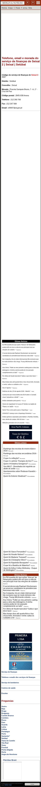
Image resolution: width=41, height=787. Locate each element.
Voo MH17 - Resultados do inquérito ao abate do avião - (19, 468)
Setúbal (4, 738)
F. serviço (24, 8)
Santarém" (5, 736)
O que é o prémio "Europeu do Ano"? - (20, 461)
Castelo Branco (7, 716)
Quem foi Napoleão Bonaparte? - (20, 563)
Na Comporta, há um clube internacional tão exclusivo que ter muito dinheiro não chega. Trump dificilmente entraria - (19, 595)
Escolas (4, 693)
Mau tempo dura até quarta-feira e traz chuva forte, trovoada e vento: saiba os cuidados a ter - (18, 616)
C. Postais (17, 8)
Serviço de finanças (9, 672)
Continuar (32, 784)
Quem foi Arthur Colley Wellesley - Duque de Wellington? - (20, 569)
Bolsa (30, 8)
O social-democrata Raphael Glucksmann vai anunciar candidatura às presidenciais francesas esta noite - (20, 588)
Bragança (5, 713)
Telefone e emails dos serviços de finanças (18, 677)
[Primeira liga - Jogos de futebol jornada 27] (20, 641)
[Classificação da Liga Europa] (20, 660)
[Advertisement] (20, 34)
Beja (3, 709)
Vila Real (4, 743)
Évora (3, 720)
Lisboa (4, 729)
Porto (3, 734)
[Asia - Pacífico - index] (20, 429)
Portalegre (5, 731)
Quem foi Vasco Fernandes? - (19, 552)
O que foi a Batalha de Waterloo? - (19, 565)
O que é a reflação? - (14, 458)
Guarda (4, 725)
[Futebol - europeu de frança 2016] (20, 669)
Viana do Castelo (8, 741)
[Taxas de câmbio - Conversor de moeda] (20, 439)
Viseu (3, 745)
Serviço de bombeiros (10, 683)
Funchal (4, 747)
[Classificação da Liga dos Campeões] (20, 651)
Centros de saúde (8, 688)
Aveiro (4, 706)
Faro (3, 722)
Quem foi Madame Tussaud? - (19, 557)
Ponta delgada (7, 750)
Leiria (3, 727)
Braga (3, 711)
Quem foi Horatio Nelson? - (18, 554)
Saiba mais (8, 785)
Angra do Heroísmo (9, 754)
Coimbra (4, 718)
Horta (3, 752)
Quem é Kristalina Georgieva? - (19, 464)
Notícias (4, 8)
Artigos (10, 8)
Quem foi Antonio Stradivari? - (19, 476)
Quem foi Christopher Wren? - (19, 560)
